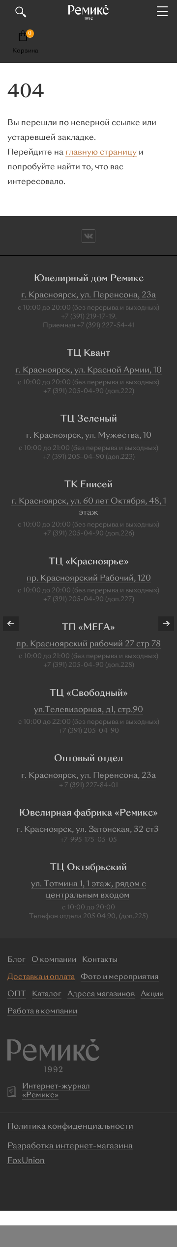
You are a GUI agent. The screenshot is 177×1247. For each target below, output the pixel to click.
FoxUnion (26, 1161)
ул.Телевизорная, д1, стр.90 (88, 710)
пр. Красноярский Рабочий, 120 (89, 579)
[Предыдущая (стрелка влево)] (17, 623)
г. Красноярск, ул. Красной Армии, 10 (88, 370)
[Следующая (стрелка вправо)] (160, 623)
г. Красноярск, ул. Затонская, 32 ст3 (88, 830)
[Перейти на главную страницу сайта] (88, 12)
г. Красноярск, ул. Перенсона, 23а (88, 295)
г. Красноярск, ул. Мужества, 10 (88, 436)
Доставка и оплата (41, 977)
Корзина (25, 51)
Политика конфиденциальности (70, 1127)
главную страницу (101, 153)
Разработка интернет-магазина (70, 1146)
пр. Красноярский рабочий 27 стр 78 (88, 644)
